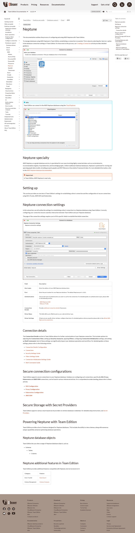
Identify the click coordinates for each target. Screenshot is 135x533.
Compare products (32, 516)
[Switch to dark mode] (103, 11)
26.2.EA (32, 11)
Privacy (109, 524)
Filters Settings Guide (32, 356)
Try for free (83, 508)
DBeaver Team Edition (33, 512)
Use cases (110, 508)
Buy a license (84, 503)
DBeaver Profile (44, 304)
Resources (44, 4)
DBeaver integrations (113, 505)
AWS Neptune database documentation (39, 170)
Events (109, 514)
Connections (30, 350)
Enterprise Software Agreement (116, 528)
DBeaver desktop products (35, 524)
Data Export (43, 478)
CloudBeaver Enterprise (34, 510)
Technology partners (60, 528)
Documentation (58, 4)
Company (83, 524)
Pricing (34, 4)
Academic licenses (85, 510)
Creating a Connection (84, 43)
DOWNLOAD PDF (96, 11)
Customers (83, 526)
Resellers (56, 526)
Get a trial (105, 4)
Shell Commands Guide (33, 362)
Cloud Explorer (70, 105)
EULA (108, 530)
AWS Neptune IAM (45, 302)
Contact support (111, 516)
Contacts (83, 528)
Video (108, 512)
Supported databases (113, 503)
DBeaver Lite (31, 508)
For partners (58, 520)
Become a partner (59, 524)
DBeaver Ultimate (32, 505)
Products (24, 4)
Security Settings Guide (33, 353)
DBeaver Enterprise (33, 503)
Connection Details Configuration (36, 347)
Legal (108, 520)
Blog (108, 510)
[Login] (129, 4)
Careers (82, 530)
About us (83, 520)
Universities (57, 530)
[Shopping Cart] (122, 4)
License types (84, 505)
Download (57, 500)
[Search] (114, 4)
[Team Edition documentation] (5, 11)
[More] (110, 20)
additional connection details (52, 308)
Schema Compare (44, 482)
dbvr (28, 514)
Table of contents (120, 18)
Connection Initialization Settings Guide (38, 359)
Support (94, 4)
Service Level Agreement (114, 526)
